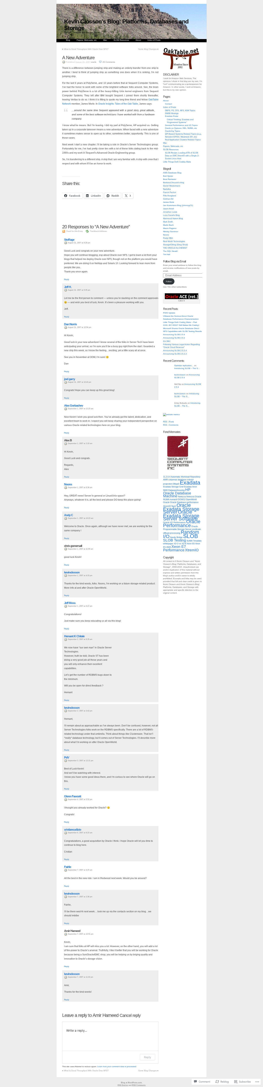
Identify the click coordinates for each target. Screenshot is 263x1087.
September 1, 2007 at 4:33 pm (80, 575)
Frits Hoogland (169, 196)
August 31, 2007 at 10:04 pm (79, 327)
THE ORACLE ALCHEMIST (175, 248)
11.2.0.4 (166, 477)
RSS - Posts (168, 422)
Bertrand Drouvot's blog (173, 182)
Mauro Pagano (169, 228)
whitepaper (168, 543)
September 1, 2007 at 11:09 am (80, 549)
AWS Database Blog (172, 173)
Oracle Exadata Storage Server (181, 509)
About (138, 40)
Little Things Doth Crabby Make (177, 162)
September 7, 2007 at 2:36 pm (80, 897)
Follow (169, 281)
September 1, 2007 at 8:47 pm (80, 606)
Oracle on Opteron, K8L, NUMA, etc (181, 128)
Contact (168, 104)
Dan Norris (70, 324)
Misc (105, 40)
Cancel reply (130, 1015)
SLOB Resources (121, 40)
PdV (66, 757)
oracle (93, 62)
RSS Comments (139, 1085)
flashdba (167, 189)
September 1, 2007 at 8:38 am (80, 487)
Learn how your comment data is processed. (117, 1066)
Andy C (68, 515)
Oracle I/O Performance (174, 522)
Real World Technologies (174, 241)
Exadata (190, 482)
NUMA (166, 499)
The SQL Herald (170, 251)
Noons (68, 484)
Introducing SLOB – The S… (187, 368)
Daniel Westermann (171, 186)
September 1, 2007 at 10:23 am (80, 518)
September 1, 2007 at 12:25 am (80, 409)
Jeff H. (67, 287)
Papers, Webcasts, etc (87, 40)
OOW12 (181, 499)
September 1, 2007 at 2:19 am (80, 443)
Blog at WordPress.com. (131, 1083)
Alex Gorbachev (73, 405)
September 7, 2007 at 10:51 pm (80, 934)
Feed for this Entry (74, 231)
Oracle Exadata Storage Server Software (181, 515)
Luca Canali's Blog (171, 215)
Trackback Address (98, 231)
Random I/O (181, 534)
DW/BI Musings (171, 113)
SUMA (190, 541)
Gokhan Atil (168, 199)
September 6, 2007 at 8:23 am (80, 833)
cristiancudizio (72, 829)
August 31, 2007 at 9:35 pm (79, 290)
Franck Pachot (169, 192)
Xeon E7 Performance (174, 548)
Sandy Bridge (176, 537)
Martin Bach (168, 225)
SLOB (190, 536)
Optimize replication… (183, 365)
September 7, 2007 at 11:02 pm (80, 977)
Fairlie (67, 866)
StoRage (69, 239)
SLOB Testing (174, 540)
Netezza (182, 496)
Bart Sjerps (168, 176)
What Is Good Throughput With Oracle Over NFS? (86, 49)
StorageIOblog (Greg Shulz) (175, 245)
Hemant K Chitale (74, 636)
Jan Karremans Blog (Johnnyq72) (178, 205)
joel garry (69, 379)
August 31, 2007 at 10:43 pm (79, 382)
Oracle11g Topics (172, 131)
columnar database (177, 479)
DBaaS (176, 484)
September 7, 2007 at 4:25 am (80, 870)
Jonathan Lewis (170, 212)
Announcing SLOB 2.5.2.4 (175, 350)
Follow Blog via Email (174, 261)
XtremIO (192, 550)
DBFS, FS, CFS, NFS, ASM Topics (180, 110)
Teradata (197, 541)
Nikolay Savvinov (170, 231)
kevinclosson (72, 572)
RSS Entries (123, 1085)
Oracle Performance (181, 523)
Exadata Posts (171, 116)
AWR (165, 479)
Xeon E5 (191, 543)
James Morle (168, 202)
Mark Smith (168, 222)
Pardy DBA (168, 238)
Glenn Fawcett (72, 796)
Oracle (166, 502)
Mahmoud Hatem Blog (173, 218)
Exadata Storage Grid (173, 487)
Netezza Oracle (193, 496)
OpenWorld (191, 499)
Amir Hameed (105, 1015)
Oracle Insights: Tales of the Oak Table (118, 103)
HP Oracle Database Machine (177, 493)
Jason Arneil (168, 209)
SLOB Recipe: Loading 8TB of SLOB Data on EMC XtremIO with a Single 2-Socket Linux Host (182, 156)
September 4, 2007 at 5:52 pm (80, 799)
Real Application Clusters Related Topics (183, 140)
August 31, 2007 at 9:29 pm (79, 243)
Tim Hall (166, 254)
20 (109, 62)
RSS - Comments (170, 425)
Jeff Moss (69, 603)
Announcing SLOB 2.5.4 (174, 335)
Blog (68, 40)
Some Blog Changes (147, 49)
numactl (173, 499)
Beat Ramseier (169, 179)
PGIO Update (169, 313)
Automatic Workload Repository (185, 477)
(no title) (166, 341)
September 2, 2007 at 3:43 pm (80, 711)
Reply (66, 279)
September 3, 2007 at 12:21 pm (80, 761)
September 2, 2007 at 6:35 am (80, 639)
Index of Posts (153, 40)
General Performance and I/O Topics (181, 125)
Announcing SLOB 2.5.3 (174, 338)
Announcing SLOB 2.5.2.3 (175, 354)
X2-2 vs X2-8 (180, 543)
